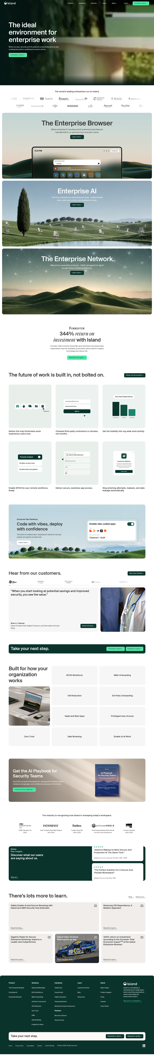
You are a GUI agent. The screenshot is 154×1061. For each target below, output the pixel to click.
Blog (79, 967)
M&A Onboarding (37, 971)
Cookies (39, 1020)
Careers (103, 976)
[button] (71, 3)
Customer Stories (83, 962)
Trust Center (104, 980)
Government (59, 967)
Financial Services (61, 976)
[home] (10, 3)
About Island (104, 962)
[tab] (22, 582)
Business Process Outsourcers (65, 980)
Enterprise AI (13, 967)
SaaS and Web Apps (38, 962)
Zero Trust (35, 985)
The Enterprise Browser (16, 962)
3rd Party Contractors (39, 976)
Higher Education (60, 971)
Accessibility (30, 1020)
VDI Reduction (36, 980)
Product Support (105, 967)
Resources (81, 971)
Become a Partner (61, 990)
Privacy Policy (19, 1020)
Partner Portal (59, 994)
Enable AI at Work (37, 999)
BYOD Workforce (37, 967)
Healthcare (58, 962)
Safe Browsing (36, 994)
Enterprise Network (15, 971)
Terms (10, 1020)
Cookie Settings (49, 1020)
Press (102, 971)
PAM (33, 990)
